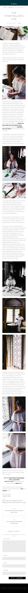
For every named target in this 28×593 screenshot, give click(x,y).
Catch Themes (22, 588)
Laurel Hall (16, 479)
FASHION (10, 7)
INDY (9, 496)
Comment (6, 539)
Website (5, 570)
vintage (23, 502)
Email (5, 562)
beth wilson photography (9, 500)
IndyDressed (16, 587)
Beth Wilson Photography (16, 478)
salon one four (17, 502)
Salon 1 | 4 (18, 483)
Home (4, 7)
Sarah (19, 23)
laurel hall (9, 502)
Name (5, 555)
